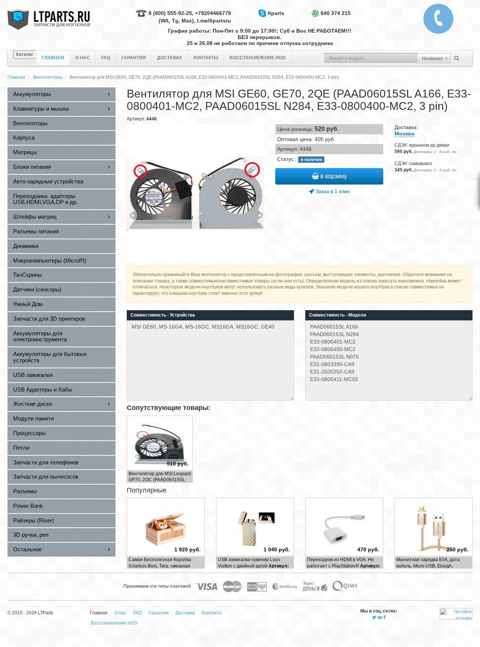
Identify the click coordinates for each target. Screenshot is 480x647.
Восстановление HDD (258, 57)
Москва (404, 134)
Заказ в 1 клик (332, 191)
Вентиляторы (48, 77)
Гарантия (134, 57)
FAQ (105, 57)
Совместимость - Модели (337, 315)
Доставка (169, 57)
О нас (82, 57)
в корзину (333, 176)
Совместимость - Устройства (162, 315)
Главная (16, 77)
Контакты (206, 57)
